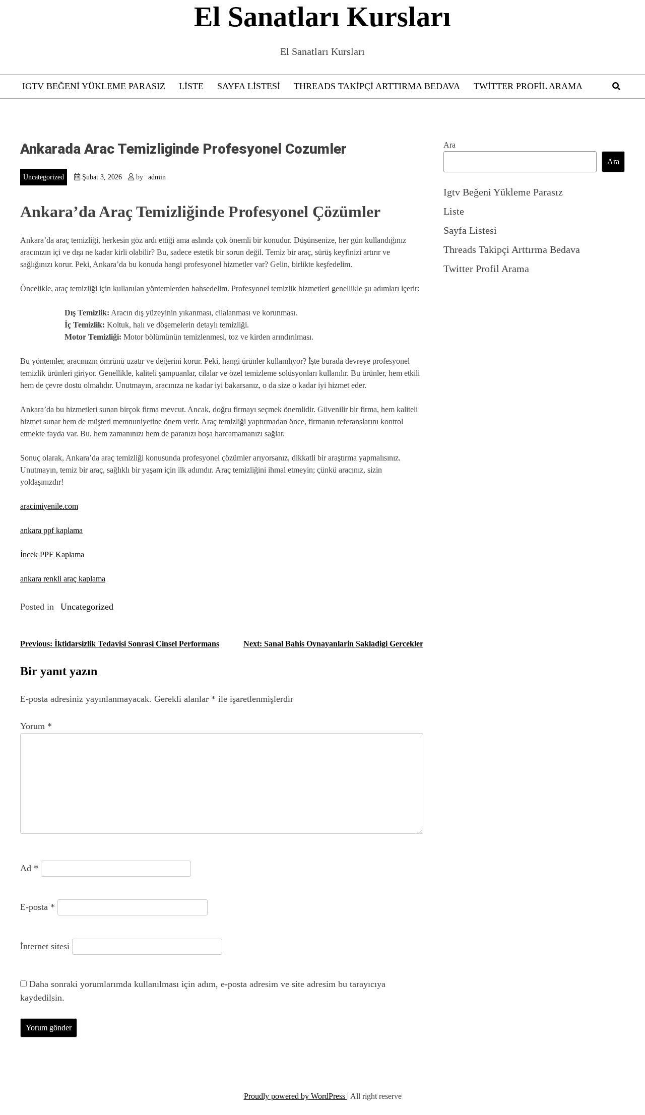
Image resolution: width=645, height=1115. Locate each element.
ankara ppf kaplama (51, 530)
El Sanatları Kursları (322, 16)
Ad (29, 868)
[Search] (616, 86)
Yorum (36, 726)
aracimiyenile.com (49, 506)
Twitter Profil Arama (528, 86)
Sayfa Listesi (248, 86)
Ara (449, 145)
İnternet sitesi (45, 946)
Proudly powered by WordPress (295, 1096)
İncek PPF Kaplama (52, 554)
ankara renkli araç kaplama (62, 578)
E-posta (37, 907)
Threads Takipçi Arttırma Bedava (377, 86)
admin (157, 177)
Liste (191, 86)
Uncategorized (43, 177)
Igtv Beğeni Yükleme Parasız (93, 86)
